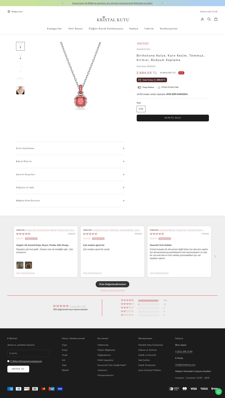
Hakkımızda (103, 345)
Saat (64, 365)
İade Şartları (144, 360)
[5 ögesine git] (20, 90)
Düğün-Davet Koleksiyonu (106, 28)
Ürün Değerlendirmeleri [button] (112, 284)
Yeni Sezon (75, 28)
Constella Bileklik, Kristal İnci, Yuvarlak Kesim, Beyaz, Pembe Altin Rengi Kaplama (176, 232)
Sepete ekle (173, 117)
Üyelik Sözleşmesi (147, 365)
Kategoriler (54, 28)
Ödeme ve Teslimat (147, 350)
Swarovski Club (209, 11)
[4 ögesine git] (20, 79)
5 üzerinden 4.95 (78, 306)
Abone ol (18, 369)
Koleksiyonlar (169, 28)
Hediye (133, 28)
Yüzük (65, 355)
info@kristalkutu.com (185, 364)
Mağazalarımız (104, 355)
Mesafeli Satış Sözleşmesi (150, 345)
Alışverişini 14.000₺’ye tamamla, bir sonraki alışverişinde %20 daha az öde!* (112, 3)
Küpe (64, 345)
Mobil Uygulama (105, 360)
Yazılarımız (102, 370)
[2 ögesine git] (20, 57)
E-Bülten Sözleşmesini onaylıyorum (26, 361)
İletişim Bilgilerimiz (106, 350)
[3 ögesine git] (20, 68)
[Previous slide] (9, 256)
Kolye (64, 350)
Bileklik (65, 370)
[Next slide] (215, 256)
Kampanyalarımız (106, 375)
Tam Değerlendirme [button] (25, 273)
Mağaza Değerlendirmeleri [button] (112, 290)
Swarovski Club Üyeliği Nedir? (112, 365)
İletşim (179, 338)
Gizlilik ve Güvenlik (147, 355)
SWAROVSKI (144, 49)
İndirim (149, 28)
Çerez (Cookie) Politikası (149, 370)
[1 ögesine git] (20, 46)
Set (63, 360)
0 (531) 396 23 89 (183, 351)
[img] (23, 234)
